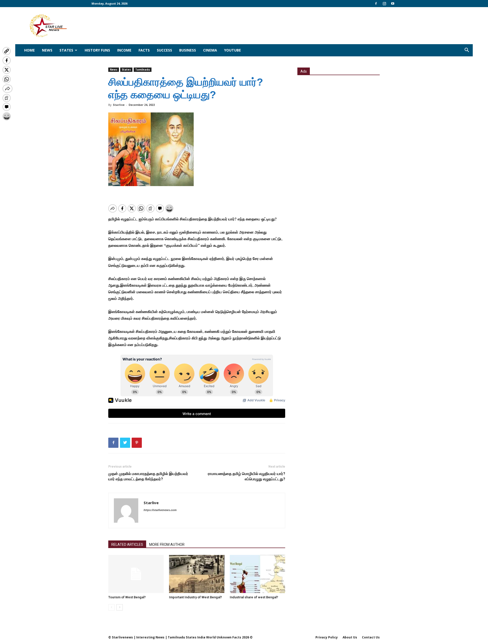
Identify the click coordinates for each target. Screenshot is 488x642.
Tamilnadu (142, 69)
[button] (467, 50)
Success (164, 50)
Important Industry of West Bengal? (195, 597)
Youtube (232, 50)
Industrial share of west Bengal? (254, 597)
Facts (144, 50)
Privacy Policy (326, 637)
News (47, 50)
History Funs (97, 50)
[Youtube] (392, 3)
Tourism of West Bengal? (127, 597)
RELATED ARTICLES (127, 544)
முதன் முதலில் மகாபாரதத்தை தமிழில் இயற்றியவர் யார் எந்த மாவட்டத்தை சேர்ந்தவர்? (148, 476)
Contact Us (371, 637)
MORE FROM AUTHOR (167, 544)
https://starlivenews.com (160, 510)
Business (187, 50)
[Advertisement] (338, 113)
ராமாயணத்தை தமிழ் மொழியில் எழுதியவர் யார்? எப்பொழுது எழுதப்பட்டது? (246, 476)
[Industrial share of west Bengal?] (257, 574)
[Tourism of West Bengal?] (136, 574)
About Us (350, 637)
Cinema (210, 50)
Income (124, 50)
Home (29, 50)
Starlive (119, 105)
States (66, 50)
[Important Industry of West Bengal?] (196, 574)
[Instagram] (384, 3)
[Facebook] (376, 3)
